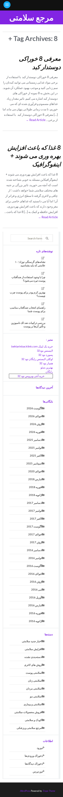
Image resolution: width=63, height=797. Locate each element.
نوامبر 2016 (35, 558)
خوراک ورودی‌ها (33, 755)
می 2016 (36, 589)
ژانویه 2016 (35, 621)
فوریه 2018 (35, 487)
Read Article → (36, 120)
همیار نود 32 (46, 363)
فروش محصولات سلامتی (28, 712)
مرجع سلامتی (31, 17)
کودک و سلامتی (33, 720)
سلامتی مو (36, 696)
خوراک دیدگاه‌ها (33, 763)
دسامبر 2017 (34, 502)
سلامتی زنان (35, 680)
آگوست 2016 (34, 565)
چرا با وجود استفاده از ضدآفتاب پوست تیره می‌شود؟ (28, 278)
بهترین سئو (47, 367)
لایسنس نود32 (45, 350)
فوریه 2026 (35, 431)
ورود (39, 747)
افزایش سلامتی (33, 649)
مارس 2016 (35, 605)
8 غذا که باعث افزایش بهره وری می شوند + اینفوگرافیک (34, 156)
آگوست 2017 (34, 526)
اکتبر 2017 (36, 518)
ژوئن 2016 (36, 581)
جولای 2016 (35, 573)
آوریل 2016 (35, 597)
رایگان (49, 371)
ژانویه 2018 (35, 494)
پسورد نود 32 (45, 354)
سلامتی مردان (34, 688)
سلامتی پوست (34, 672)
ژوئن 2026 (36, 424)
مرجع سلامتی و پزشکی (29, 727)
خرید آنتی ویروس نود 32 (30, 376)
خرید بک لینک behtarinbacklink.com (32, 346)
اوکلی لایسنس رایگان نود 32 (37, 359)
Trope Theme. (48, 790)
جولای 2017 (35, 534)
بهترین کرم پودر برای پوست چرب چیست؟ (27, 294)
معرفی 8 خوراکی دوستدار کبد (40, 62)
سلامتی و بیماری (33, 704)
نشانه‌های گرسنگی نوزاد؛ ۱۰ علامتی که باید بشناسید (30, 263)
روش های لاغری (33, 664)
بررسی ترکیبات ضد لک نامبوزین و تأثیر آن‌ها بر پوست (28, 324)
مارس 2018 (35, 479)
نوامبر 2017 (35, 510)
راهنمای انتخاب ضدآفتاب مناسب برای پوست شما (27, 309)
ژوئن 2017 (36, 542)
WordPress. (25, 790)
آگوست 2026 (34, 408)
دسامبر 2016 (34, 550)
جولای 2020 (35, 471)
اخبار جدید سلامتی (32, 641)
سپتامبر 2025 (34, 463)
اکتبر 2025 (36, 455)
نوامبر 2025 (35, 447)
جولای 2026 (35, 416)
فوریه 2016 (35, 613)
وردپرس (37, 771)
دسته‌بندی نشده (33, 656)
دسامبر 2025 (34, 439)
